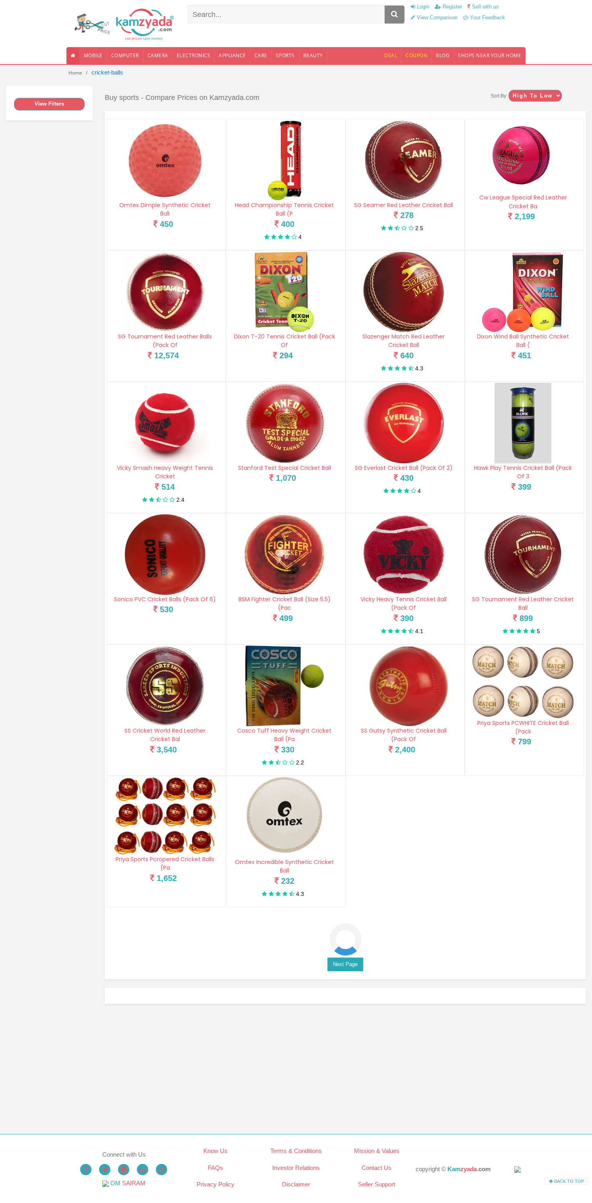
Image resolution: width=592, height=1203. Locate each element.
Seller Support (376, 1184)
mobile (93, 55)
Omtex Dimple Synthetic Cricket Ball (165, 209)
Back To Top (568, 1181)
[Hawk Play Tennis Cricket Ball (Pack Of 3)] (523, 423)
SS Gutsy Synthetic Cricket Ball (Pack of (404, 735)
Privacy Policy (215, 1184)
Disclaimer (296, 1184)
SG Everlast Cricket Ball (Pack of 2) (404, 468)
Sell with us (484, 7)
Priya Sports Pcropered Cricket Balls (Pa (165, 863)
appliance (232, 55)
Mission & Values (376, 1150)
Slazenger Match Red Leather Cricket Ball (403, 340)
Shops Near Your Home (489, 55)
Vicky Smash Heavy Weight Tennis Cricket (165, 472)
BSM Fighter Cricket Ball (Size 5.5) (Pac (284, 603)
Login (422, 7)
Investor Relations (296, 1167)
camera (157, 55)
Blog (442, 55)
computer (125, 55)
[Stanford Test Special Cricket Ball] (284, 423)
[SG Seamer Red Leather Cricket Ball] (404, 160)
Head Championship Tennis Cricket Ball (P (284, 209)
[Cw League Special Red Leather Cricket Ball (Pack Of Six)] (523, 156)
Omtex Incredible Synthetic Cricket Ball (284, 866)
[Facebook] (85, 1169)
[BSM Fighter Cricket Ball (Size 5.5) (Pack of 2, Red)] (284, 554)
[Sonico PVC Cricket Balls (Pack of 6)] (165, 554)
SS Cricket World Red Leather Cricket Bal (164, 735)
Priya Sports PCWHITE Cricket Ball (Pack (523, 727)
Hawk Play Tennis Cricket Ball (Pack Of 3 (523, 472)
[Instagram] (161, 1169)
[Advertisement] (345, 1069)
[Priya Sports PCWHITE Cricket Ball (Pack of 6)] (523, 682)
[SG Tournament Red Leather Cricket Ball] (523, 554)
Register (451, 7)
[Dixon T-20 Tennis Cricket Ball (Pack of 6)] (284, 291)
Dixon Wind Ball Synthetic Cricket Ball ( (523, 340)
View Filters (49, 104)
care (261, 55)
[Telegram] (123, 1169)
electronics (194, 55)
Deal (390, 55)
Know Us (215, 1150)
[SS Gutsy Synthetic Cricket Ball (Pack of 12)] (404, 686)
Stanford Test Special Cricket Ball (284, 468)
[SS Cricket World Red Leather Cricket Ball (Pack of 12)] (165, 686)
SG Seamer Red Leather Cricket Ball (403, 205)
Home (75, 72)
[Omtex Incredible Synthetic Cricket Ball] (284, 817)
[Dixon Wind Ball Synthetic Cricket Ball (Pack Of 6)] (523, 291)
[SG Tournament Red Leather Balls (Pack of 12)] (165, 291)
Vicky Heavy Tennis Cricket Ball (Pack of (403, 603)
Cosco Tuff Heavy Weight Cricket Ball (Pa (284, 735)
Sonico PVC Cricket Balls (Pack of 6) (165, 599)
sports (285, 55)
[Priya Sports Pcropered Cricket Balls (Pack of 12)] (165, 816)
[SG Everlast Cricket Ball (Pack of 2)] (404, 423)
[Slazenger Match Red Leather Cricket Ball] (404, 291)
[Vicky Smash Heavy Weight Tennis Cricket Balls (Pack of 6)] (165, 423)
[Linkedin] (142, 1169)
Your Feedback (486, 18)
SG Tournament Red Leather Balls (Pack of (165, 340)
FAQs (215, 1167)
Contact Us (376, 1167)
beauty (313, 55)
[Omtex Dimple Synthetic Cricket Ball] (165, 160)
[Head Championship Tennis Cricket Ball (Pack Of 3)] (284, 160)
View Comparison (436, 18)
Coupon (416, 55)
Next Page (345, 964)
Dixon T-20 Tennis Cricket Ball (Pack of (284, 340)
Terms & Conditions (296, 1150)
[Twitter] (104, 1169)
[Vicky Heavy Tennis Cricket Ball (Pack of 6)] (404, 554)
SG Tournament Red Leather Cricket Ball (523, 603)
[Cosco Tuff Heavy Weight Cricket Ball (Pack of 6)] (284, 686)
